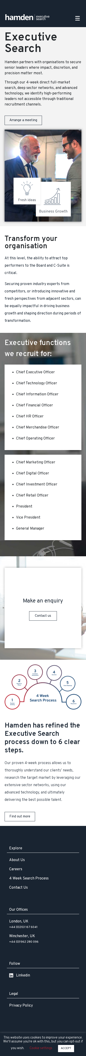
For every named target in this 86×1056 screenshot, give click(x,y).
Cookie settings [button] (41, 1048)
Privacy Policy (21, 1005)
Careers (15, 869)
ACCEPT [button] (66, 1048)
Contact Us (18, 887)
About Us (17, 860)
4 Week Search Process (29, 878)
